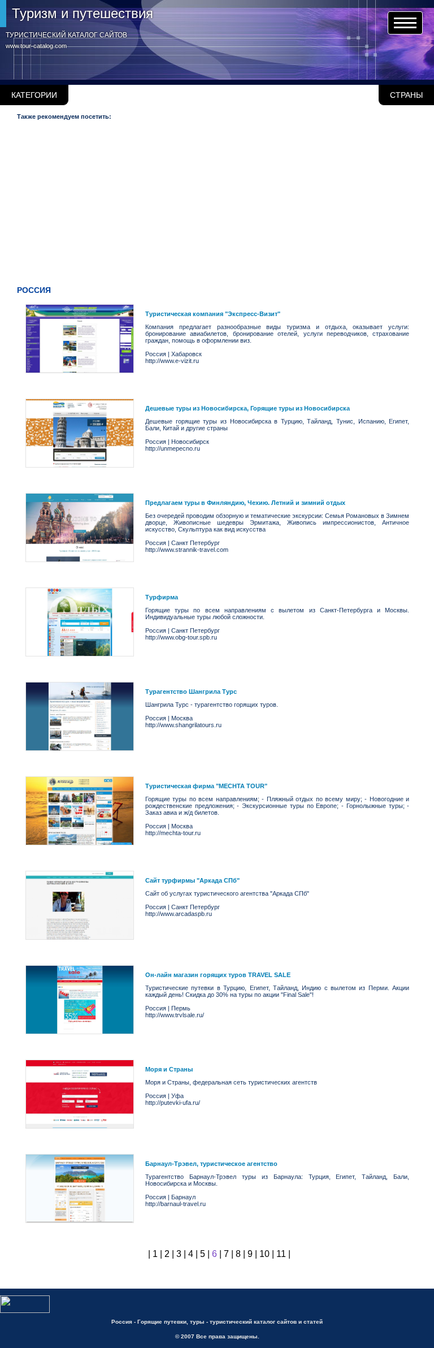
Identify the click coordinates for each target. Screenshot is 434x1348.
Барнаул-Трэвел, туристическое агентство (211, 1163)
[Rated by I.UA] (25, 1310)
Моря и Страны (169, 1069)
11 (281, 1254)
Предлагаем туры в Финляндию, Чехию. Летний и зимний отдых (245, 502)
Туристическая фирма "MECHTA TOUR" (206, 786)
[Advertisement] (219, 205)
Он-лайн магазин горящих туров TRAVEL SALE (217, 974)
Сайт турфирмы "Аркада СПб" (192, 880)
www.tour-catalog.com (36, 45)
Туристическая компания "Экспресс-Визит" (212, 313)
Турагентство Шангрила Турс (191, 691)
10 (264, 1254)
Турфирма (161, 597)
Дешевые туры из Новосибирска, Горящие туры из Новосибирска (247, 408)
